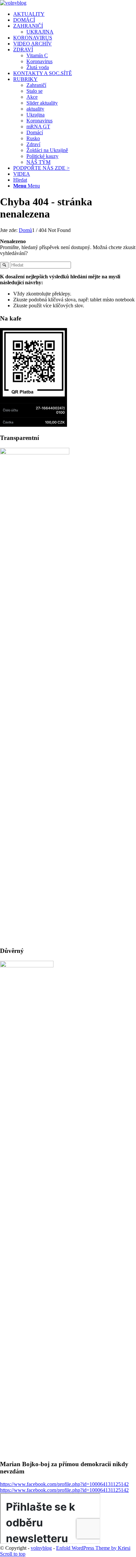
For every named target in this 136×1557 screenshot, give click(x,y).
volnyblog (41, 1548)
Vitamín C (37, 55)
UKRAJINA (39, 32)
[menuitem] (74, 14)
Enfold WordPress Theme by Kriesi (93, 1548)
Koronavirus (39, 61)
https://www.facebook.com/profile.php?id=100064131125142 (64, 1484)
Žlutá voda (37, 67)
